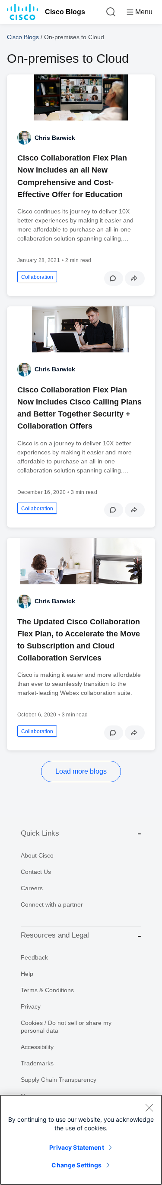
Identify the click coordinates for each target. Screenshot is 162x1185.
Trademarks (37, 1063)
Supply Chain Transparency (58, 1079)
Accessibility (37, 1046)
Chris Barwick (55, 137)
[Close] (149, 1107)
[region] (81, 1140)
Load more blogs (81, 771)
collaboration (37, 277)
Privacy (31, 1006)
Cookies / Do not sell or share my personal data (66, 1026)
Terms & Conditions (47, 990)
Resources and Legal (55, 935)
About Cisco (37, 855)
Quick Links (40, 833)
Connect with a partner (52, 904)
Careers (32, 888)
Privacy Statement (76, 1147)
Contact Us (36, 871)
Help (27, 973)
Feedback (34, 957)
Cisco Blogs (65, 11)
